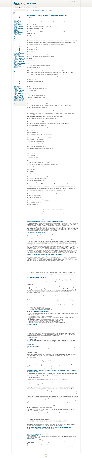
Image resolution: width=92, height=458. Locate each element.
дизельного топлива (51, 428)
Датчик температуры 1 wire (19, 52)
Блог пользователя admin (34, 429)
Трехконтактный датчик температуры (18, 31)
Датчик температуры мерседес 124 (18, 65)
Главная (15, 7)
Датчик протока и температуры (17, 22)
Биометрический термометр (19, 63)
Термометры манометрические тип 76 (19, 80)
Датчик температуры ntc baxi (32, 435)
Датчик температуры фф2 (19, 99)
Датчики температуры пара (19, 85)
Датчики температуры (25, 3)
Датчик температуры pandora (19, 58)
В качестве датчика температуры (18, 102)
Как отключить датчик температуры (18, 29)
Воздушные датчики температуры (18, 41)
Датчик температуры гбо (19, 49)
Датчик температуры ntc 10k (19, 48)
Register (76, 1)
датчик (32, 428)
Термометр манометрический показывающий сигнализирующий (17, 69)
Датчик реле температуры (19, 90)
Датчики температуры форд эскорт (34, 445)
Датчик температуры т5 (18, 100)
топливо (45, 428)
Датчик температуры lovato (19, 66)
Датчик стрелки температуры (17, 74)
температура (36, 428)
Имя (72, 1)
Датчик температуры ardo (19, 97)
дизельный (41, 428)
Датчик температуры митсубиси (18, 82)
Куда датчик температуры (19, 42)
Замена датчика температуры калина (18, 55)
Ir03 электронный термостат (19, 98)
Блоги (18, 7)
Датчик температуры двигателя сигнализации (19, 84)
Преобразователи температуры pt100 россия (19, 16)
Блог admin (21, 7)
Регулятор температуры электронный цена (35, 441)
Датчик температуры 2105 (32, 438)
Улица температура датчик (19, 53)
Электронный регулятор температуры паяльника (18, 96)
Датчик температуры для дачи (33, 443)
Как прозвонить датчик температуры (18, 33)
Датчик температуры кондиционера (18, 51)
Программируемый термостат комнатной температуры (18, 24)
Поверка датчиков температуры (17, 35)
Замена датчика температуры (17, 87)
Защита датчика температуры (17, 104)
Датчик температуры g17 (19, 75)
